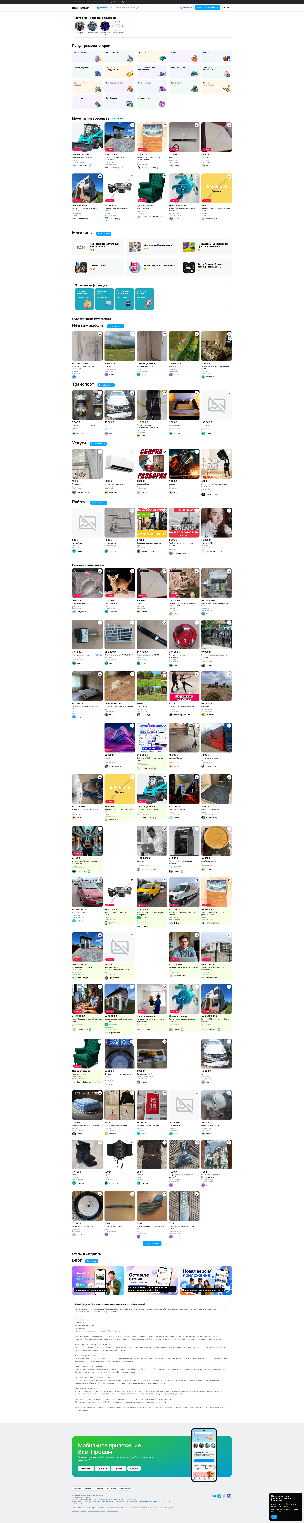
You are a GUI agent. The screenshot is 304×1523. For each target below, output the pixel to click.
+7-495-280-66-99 (90, 1497)
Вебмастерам (124, 1488)
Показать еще (152, 1243)
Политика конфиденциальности (117, 1508)
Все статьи (91, 1261)
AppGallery (119, 1468)
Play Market (86, 1468)
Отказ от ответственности (81, 1508)
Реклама (100, 1488)
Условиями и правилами (148, 1501)
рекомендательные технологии (103, 1501)
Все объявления (77, 2)
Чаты (135, 2)
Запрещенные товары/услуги (163, 1508)
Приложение (126, 2)
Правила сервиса (98, 1508)
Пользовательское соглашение (140, 1508)
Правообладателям (79, 1511)
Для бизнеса (115, 2)
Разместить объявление (207, 8)
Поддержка (143, 2)
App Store (102, 1468)
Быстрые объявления (92, 2)
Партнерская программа (96, 1511)
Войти (227, 8)
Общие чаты (89, 1488)
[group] (84, 299)
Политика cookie (112, 1511)
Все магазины (104, 233)
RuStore (134, 1468)
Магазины (105, 2)
